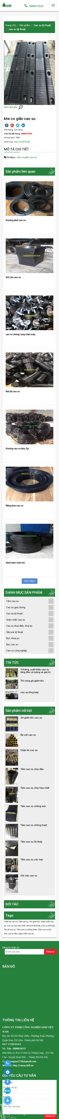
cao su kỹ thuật (17, 29)
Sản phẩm (25, 25)
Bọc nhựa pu (12, 638)
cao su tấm (12, 934)
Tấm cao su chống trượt (27, 930)
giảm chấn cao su (26, 934)
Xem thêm (29, 581)
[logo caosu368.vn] (7, 4)
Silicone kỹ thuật (14, 632)
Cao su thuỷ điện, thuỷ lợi (19, 625)
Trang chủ (11, 25)
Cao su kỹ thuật (42, 25)
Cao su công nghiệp (16, 650)
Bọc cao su (12, 644)
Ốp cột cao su (10, 930)
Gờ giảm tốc (34, 922)
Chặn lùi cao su (10, 922)
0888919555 (36, 6)
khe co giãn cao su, (27, 157)
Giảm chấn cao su (15, 619)
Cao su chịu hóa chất (16, 926)
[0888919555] (7, 1063)
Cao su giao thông (15, 607)
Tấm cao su (12, 601)
